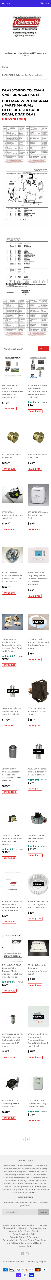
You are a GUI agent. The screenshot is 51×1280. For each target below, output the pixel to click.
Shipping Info (9, 1228)
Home (5, 67)
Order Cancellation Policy (24, 1234)
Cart (46, 3)
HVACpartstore (17, 1261)
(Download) (14, 119)
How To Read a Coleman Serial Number (24, 1243)
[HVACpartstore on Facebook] (22, 1254)
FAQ (29, 1246)
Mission (21, 1246)
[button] (34, 402)
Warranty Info (15, 1231)
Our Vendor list (10, 1240)
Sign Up (43, 1212)
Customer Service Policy (22, 1225)
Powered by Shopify (36, 1261)
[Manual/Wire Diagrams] (25, 226)
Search (5, 1225)
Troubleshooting (38, 1228)
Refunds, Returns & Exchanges (24, 1237)
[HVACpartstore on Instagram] (27, 1254)
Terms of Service (32, 1231)
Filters (43, 349)
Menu (8, 3)
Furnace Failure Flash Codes (33, 1240)
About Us (23, 1228)
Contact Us (42, 1225)
